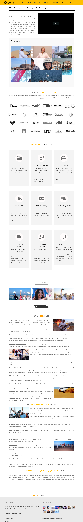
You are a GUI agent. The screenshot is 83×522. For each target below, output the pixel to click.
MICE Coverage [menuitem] (17, 41)
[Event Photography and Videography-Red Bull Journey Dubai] (57, 507)
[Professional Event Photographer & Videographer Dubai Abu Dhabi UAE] (49, 507)
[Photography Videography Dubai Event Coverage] (44, 507)
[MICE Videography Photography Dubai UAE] (44, 512)
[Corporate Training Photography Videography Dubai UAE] (73, 507)
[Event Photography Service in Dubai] (53, 507)
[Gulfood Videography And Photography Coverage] (57, 512)
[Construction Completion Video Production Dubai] (53, 512)
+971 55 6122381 (49, 520)
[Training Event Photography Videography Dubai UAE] (69, 507)
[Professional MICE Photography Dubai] (65, 507)
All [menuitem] (11, 41)
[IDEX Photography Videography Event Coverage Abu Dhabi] (61, 507)
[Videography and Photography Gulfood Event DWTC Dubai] (49, 512)
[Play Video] (56, 23)
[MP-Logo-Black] (9, 1)
